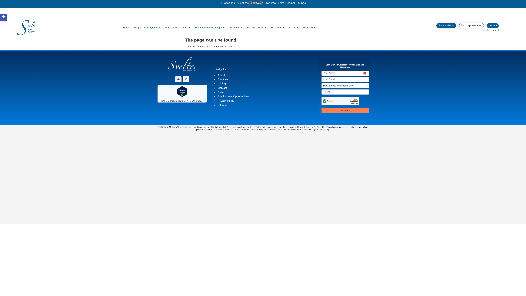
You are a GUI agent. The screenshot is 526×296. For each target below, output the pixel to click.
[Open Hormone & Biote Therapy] (223, 27)
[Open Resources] (284, 27)
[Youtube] (178, 79)
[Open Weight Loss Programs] (159, 27)
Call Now (492, 25)
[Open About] (297, 27)
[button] (3, 17)
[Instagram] (186, 79)
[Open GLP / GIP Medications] (189, 27)
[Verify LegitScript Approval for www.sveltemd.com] (182, 96)
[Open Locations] (241, 27)
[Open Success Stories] (265, 27)
